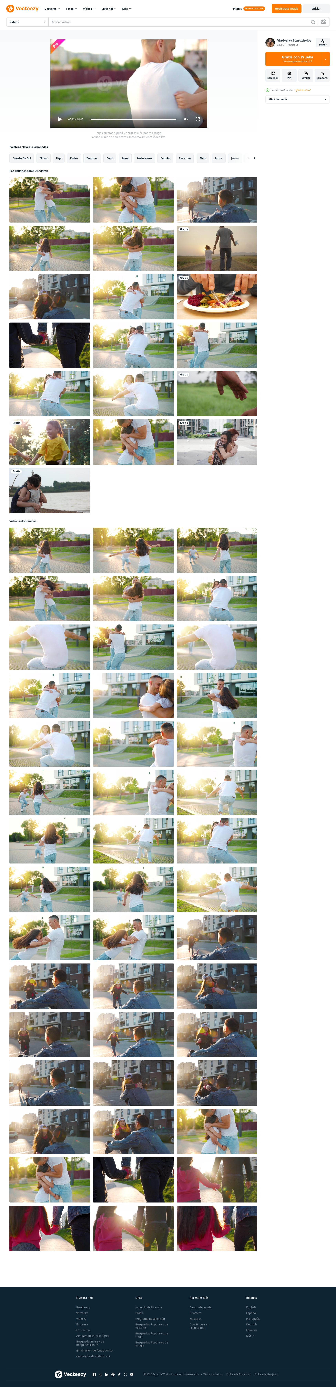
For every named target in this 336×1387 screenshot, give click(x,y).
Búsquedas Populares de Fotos (151, 1335)
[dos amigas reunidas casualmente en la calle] (217, 442)
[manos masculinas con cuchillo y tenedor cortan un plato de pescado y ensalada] (217, 296)
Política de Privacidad (238, 1374)
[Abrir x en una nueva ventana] (125, 1374)
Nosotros (195, 1319)
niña (203, 158)
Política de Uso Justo (266, 1374)
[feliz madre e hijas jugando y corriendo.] (49, 442)
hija (58, 158)
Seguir (323, 44)
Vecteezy (82, 1313)
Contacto (195, 1313)
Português (253, 1319)
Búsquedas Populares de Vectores (151, 1326)
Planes (237, 8)
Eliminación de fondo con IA (94, 1350)
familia (165, 158)
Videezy (81, 1319)
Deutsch (251, 1324)
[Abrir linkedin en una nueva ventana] (106, 1374)
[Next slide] (251, 158)
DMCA (139, 1313)
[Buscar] (313, 22)
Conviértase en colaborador (199, 1326)
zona (125, 158)
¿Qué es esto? (303, 90)
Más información (278, 99)
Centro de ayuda (200, 1307)
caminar (92, 158)
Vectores (50, 9)
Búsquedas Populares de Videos (151, 1344)
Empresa (82, 1324)
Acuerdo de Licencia (148, 1307)
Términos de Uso (213, 1374)
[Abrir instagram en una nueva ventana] (100, 1374)
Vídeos (87, 9)
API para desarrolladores (92, 1336)
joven (235, 158)
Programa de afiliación (150, 1319)
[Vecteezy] (22, 9)
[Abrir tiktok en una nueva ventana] (119, 1374)
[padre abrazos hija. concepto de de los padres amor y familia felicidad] (133, 200)
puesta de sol (22, 158)
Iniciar (316, 8)
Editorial (107, 9)
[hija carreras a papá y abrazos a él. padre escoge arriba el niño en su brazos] (133, 296)
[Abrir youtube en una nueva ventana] (131, 1374)
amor (218, 158)
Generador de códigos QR (93, 1356)
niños (43, 158)
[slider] (133, 119)
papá (110, 158)
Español (251, 1313)
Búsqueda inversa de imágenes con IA (90, 1343)
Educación (83, 1330)
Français (251, 1330)
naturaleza (144, 158)
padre (74, 158)
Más (125, 9)
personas (185, 158)
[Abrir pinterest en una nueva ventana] (113, 1374)
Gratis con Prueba (297, 59)
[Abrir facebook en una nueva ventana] (94, 1374)
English (251, 1307)
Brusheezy (83, 1307)
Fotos (70, 9)
